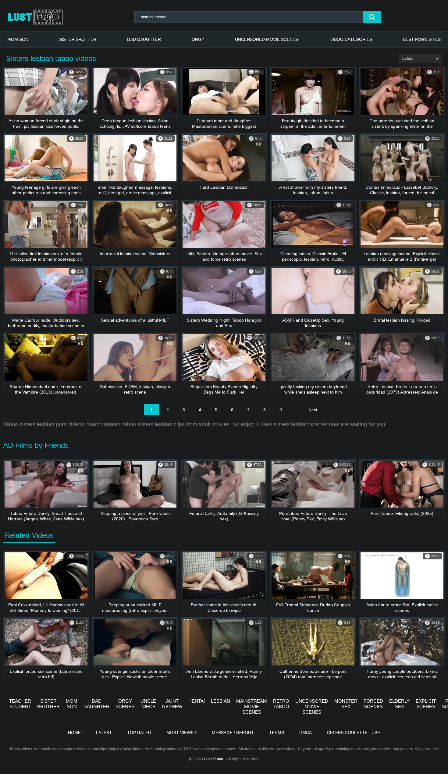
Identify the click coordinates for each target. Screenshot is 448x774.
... (297, 409)
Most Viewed (181, 732)
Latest (104, 732)
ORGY (198, 39)
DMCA (305, 732)
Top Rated (139, 732)
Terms (276, 732)
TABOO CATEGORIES (350, 39)
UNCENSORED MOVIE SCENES (266, 39)
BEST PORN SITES (422, 39)
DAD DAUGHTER (144, 39)
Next (312, 409)
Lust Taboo (213, 759)
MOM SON (17, 39)
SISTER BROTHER (77, 39)
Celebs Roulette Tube (353, 732)
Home (74, 732)
